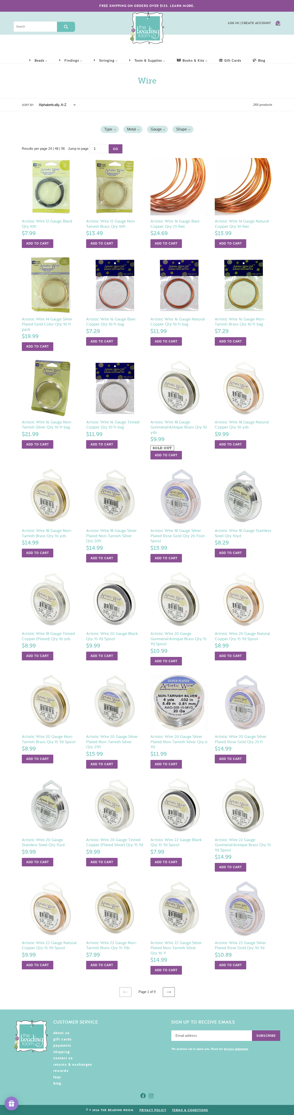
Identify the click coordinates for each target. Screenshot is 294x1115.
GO (115, 149)
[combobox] (35, 27)
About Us (61, 1033)
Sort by (28, 105)
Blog (57, 1083)
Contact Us (63, 1058)
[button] (109, 129)
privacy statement (236, 1049)
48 (56, 148)
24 (50, 148)
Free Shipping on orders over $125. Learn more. (147, 6)
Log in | (234, 23)
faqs (57, 1077)
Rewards (60, 1070)
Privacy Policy (152, 1110)
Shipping (61, 1052)
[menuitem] (38, 60)
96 (63, 148)
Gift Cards (62, 1039)
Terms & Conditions (190, 1110)
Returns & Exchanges (72, 1064)
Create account (256, 23)
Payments (62, 1045)
